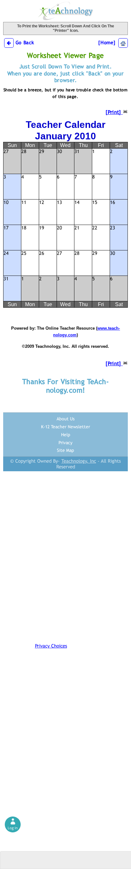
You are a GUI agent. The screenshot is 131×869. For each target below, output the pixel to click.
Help (65, 434)
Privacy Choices (51, 645)
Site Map (65, 450)
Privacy (65, 442)
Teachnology (65, 11)
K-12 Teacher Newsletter (65, 426)
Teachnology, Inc (78, 461)
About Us (66, 418)
